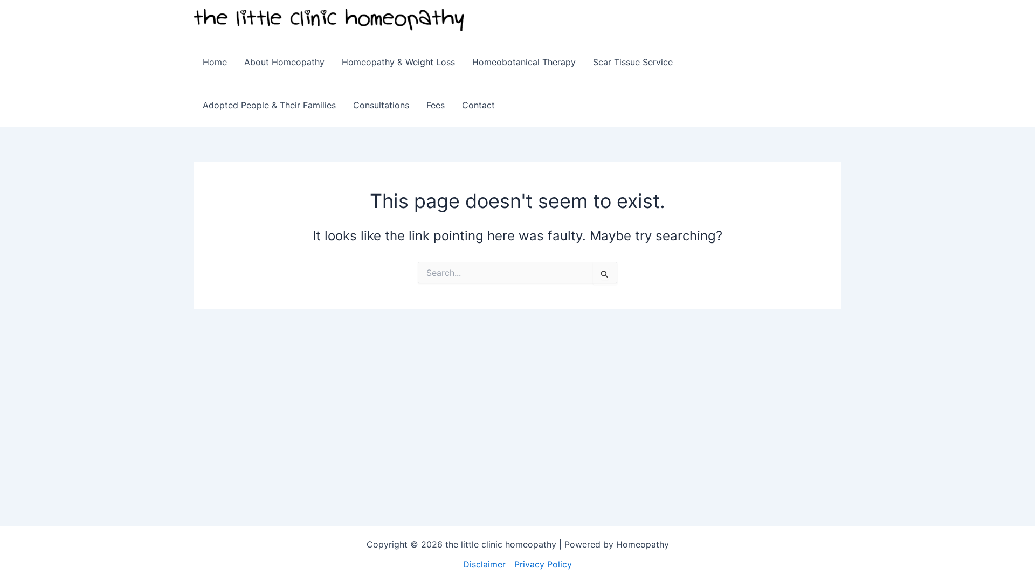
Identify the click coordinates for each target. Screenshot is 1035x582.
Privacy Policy (543, 564)
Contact (478, 105)
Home (215, 62)
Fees (435, 105)
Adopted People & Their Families (269, 105)
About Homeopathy (284, 62)
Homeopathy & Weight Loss (398, 62)
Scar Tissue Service (633, 62)
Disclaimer (484, 564)
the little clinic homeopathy (563, 19)
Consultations (381, 105)
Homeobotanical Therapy (524, 62)
